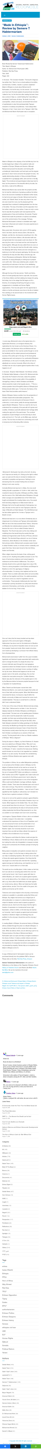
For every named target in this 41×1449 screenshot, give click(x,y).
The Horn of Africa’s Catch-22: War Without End (16, 1134)
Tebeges (5, 1237)
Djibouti (5, 1342)
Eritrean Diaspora (9, 1316)
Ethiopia (20, 981)
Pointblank (5, 1223)
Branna (4, 1170)
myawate (5, 1209)
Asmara (5, 1324)
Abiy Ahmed (6, 1284)
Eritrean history (8, 1320)
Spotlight (5, 1233)
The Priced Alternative (9, 1111)
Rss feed (5, 1230)
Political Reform (8, 1349)
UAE (4, 1331)
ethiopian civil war (9, 1327)
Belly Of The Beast (8, 1167)
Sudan (4, 1302)
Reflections (5, 1226)
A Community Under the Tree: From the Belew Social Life (19, 1106)
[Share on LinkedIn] (25, 1446)
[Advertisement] (20, 137)
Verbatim (5, 1244)
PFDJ (4, 1277)
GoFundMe (25, 334)
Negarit (4, 1212)
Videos (4, 1247)
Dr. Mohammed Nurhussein (9, 981)
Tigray (4, 1298)
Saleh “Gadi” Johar (8, 1371)
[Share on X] (15, 1446)
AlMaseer (5, 1153)
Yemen (4, 1352)
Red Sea (5, 1288)
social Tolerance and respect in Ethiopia (19, 983)
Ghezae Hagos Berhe (8, 1424)
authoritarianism (8, 1309)
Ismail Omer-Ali (6, 1417)
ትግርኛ (4, 1254)
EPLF (4, 1306)
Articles (4, 1156)
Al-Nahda (5, 1146)
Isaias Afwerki (7, 1270)
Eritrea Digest (6, 1184)
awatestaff (5, 1375)
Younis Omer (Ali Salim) (9, 1399)
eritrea (4, 1266)
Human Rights (7, 1338)
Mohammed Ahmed (8, 1427)
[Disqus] (20, 1024)
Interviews (5, 1205)
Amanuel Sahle (6, 1406)
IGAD (4, 1198)
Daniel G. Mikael (7, 1431)
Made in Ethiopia (27, 981)
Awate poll (5, 1160)
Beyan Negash (6, 1392)
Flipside (4, 1188)
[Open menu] (4, 15)
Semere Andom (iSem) (9, 1403)
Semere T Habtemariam (18, 36)
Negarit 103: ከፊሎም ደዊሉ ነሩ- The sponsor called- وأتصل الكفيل (19, 986)
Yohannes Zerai (7, 1420)
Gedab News (6, 1191)
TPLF (4, 1291)
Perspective (7, 20)
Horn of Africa (7, 1280)
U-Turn (4, 1240)
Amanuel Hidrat (7, 1396)
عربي (7, 1251)
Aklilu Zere (5, 1410)
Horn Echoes (6, 1195)
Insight (4, 1202)
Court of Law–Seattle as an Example (13, 1122)
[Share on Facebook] (5, 1446)
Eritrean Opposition (9, 1295)
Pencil (4, 1216)
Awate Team (6, 1163)
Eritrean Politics (8, 1313)
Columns (5, 1174)
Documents (5, 1177)
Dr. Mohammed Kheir (8, 1413)
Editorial (4, 1181)
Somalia (5, 1345)
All (3, 1149)
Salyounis (5, 1385)
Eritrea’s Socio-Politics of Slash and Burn (13, 988)
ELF (3, 1334)
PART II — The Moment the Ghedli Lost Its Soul (16, 1116)
